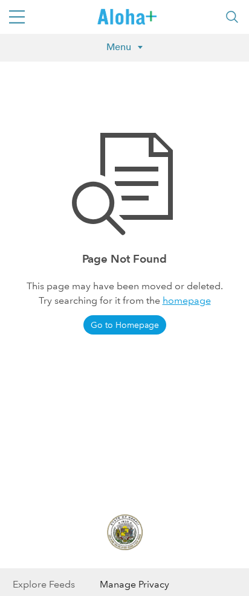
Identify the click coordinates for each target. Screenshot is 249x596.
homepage (187, 300)
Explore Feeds (44, 584)
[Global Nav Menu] (17, 17)
